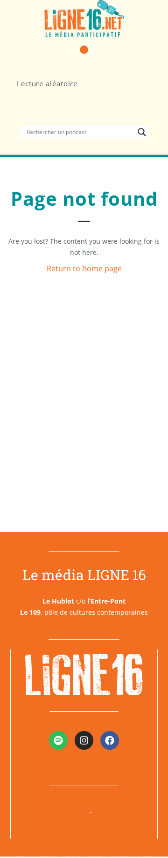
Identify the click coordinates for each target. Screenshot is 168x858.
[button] (84, 50)
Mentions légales (57, 811)
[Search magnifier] (141, 132)
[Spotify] (58, 740)
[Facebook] (109, 740)
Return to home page (84, 268)
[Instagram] (84, 740)
